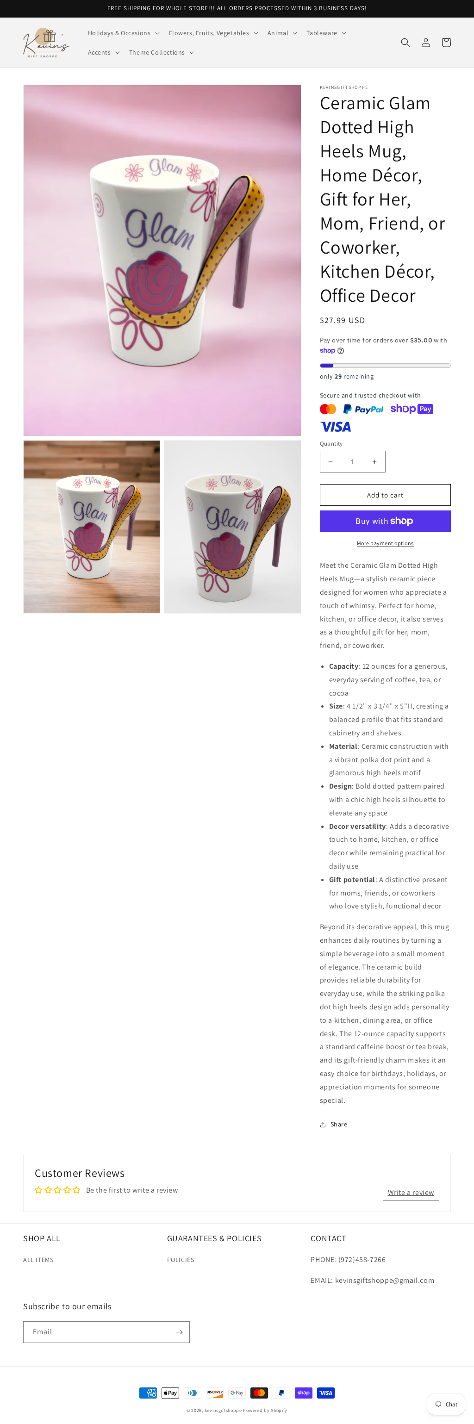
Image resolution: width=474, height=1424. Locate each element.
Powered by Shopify (265, 1410)
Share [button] (339, 1124)
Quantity (331, 444)
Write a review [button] (411, 1192)
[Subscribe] (179, 1332)
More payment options (385, 543)
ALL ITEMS (38, 1260)
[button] (122, 33)
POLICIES (180, 1260)
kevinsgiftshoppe (223, 1410)
